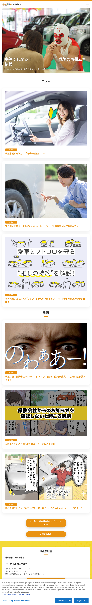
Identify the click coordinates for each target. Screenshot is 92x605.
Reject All (81, 601)
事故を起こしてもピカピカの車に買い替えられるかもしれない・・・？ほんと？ (44, 508)
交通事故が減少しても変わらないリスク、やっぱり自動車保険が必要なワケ (42, 226)
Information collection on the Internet (16, 594)
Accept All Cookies (63, 601)
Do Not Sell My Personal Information (16, 601)
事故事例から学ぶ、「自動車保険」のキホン (26, 153)
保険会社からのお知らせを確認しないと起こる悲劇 (30, 444)
